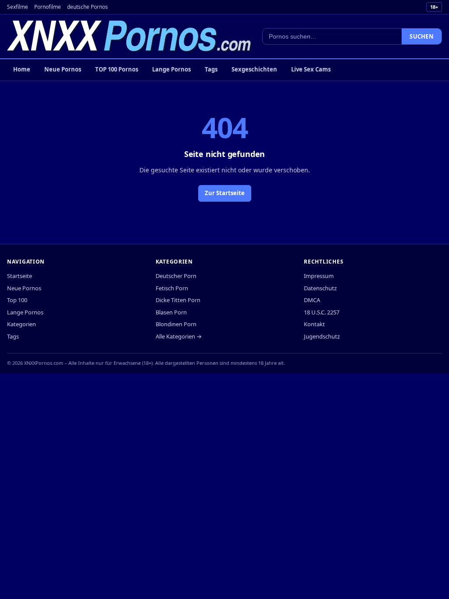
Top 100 (17, 300)
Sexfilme (17, 7)
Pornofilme (47, 7)
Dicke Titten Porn (178, 300)
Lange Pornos (171, 69)
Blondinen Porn (176, 324)
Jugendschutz (322, 336)
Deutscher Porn (176, 276)
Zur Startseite (225, 193)
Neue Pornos (62, 69)
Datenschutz (320, 288)
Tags (211, 69)
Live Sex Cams (311, 69)
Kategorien (21, 324)
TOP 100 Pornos (116, 69)
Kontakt (314, 324)
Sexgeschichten (254, 69)
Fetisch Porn (172, 288)
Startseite (19, 276)
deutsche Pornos (87, 7)
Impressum (319, 276)
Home (21, 69)
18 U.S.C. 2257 (321, 312)
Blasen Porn (171, 312)
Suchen (422, 36)
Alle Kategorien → (179, 336)
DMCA (312, 300)
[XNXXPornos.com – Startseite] (129, 36)
